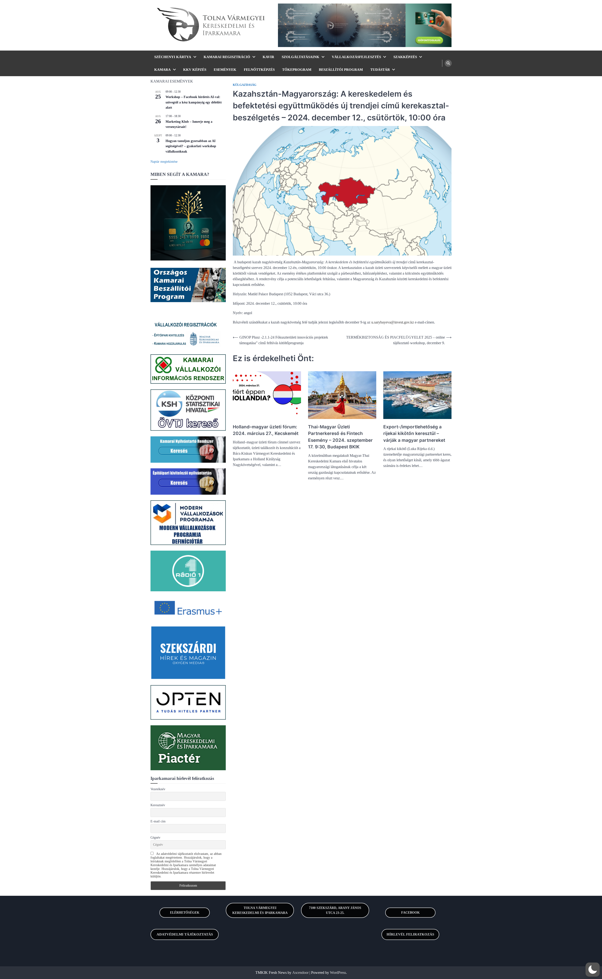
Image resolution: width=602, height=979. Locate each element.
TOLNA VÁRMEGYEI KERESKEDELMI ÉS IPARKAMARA (260, 910)
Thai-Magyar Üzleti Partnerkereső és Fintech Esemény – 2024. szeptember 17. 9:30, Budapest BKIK (340, 437)
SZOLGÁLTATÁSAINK (300, 57)
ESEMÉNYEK (225, 69)
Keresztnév (157, 805)
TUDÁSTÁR (380, 69)
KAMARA (162, 69)
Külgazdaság (244, 85)
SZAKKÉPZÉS (405, 57)
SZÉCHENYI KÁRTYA (172, 57)
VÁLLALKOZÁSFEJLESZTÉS (356, 57)
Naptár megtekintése (164, 161)
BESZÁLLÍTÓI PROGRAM (341, 69)
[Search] (448, 63)
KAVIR (268, 57)
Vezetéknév (157, 789)
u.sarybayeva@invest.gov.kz (392, 322)
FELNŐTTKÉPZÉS (259, 69)
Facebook (410, 912)
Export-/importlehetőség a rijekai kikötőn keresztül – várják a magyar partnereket (414, 433)
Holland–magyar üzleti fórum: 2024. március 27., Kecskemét (265, 430)
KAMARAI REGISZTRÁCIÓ (227, 57)
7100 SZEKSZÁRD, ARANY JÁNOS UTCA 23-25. (335, 910)
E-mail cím (158, 821)
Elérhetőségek (184, 912)
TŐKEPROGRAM (296, 69)
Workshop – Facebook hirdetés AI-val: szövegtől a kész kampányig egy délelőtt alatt (194, 102)
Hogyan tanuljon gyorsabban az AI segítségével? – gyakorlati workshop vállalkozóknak (191, 146)
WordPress (338, 973)
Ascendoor (300, 973)
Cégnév (155, 837)
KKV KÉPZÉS (194, 69)
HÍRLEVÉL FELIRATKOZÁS (410, 934)
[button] (593, 970)
